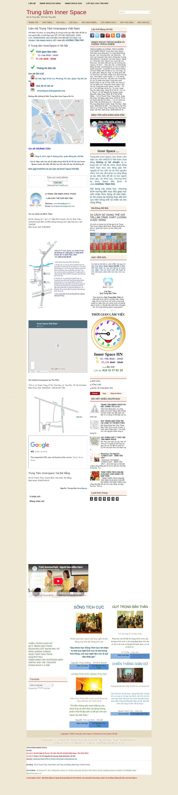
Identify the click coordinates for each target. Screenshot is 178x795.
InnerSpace (82, 488)
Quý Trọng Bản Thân (116, 740)
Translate (46, 688)
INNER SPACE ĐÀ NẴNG (50, 3)
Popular (95, 393)
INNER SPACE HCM (73, 3)
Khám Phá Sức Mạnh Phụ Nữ (83, 740)
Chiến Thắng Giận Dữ (101, 740)
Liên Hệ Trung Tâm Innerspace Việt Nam (54, 28)
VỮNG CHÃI (96, 385)
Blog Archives (116, 393)
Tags (104, 393)
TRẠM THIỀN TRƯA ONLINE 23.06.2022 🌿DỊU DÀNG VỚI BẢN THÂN (112, 474)
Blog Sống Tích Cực (82, 743)
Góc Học (60, 23)
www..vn (62, 203)
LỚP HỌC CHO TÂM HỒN (97, 3)
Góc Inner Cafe (108, 23)
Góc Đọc (73, 23)
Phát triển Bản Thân (66, 740)
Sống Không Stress (130, 740)
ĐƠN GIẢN (96, 381)
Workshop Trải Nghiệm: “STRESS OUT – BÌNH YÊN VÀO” (112, 456)
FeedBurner (63, 185)
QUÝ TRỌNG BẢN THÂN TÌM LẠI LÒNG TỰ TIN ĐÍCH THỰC (113, 422)
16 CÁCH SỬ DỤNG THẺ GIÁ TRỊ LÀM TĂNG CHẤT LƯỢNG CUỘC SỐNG (108, 217)
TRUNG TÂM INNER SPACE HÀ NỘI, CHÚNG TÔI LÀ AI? (113, 406)
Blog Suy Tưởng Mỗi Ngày (98, 743)
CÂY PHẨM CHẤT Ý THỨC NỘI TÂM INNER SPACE (113, 438)
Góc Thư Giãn (127, 23)
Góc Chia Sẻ (143, 23)
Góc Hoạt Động (89, 23)
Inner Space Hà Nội (111, 266)
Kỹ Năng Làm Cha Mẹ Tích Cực (64, 743)
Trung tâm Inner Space (56, 12)
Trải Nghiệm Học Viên (139, 656)
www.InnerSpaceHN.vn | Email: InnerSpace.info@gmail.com (55, 759)
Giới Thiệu (47, 23)
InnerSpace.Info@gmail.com (51, 91)
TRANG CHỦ (33, 22)
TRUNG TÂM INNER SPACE (40, 40)
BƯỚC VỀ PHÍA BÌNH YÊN (102, 388)
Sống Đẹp (45, 740)
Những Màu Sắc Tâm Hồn (115, 743)
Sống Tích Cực (55, 740)
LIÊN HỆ (32, 3)
